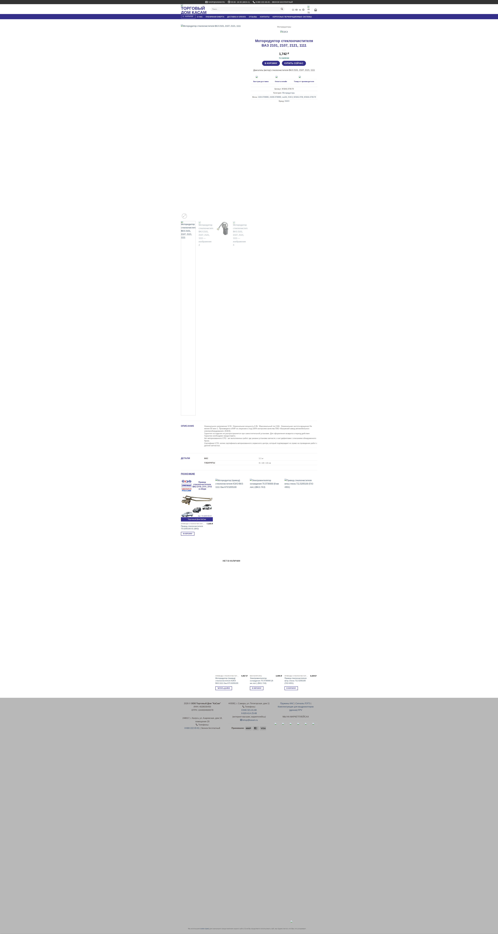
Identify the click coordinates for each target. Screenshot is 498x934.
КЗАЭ (290, 97)
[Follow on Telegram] (303, 10)
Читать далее (223, 688)
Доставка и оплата (236, 17)
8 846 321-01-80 (249, 710)
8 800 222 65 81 (192, 728)
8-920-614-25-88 (249, 713)
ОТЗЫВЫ (253, 17)
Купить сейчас (293, 63)
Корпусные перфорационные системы (292, 17)
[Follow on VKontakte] (300, 10)
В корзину (271, 63)
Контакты (264, 17)
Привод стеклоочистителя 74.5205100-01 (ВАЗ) (192, 527)
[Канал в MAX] (308, 10)
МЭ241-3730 (298, 97)
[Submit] (282, 9)
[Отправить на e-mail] (293, 10)
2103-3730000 (263, 97)
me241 (284, 97)
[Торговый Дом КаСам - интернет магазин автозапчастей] (194, 9)
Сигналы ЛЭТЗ (303, 703)
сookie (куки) (204, 929)
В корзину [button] (187, 533)
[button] (315, 10)
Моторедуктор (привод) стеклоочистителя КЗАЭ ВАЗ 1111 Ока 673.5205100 (226, 680)
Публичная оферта (215, 17)
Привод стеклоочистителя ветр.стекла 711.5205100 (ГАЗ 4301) (296, 680)
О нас (200, 17)
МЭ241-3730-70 (310, 97)
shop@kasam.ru (250, 720)
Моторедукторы (284, 27)
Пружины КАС (287, 703)
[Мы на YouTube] (296, 10)
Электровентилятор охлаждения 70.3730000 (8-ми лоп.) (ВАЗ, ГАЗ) (262, 680)
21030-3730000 (275, 97)
